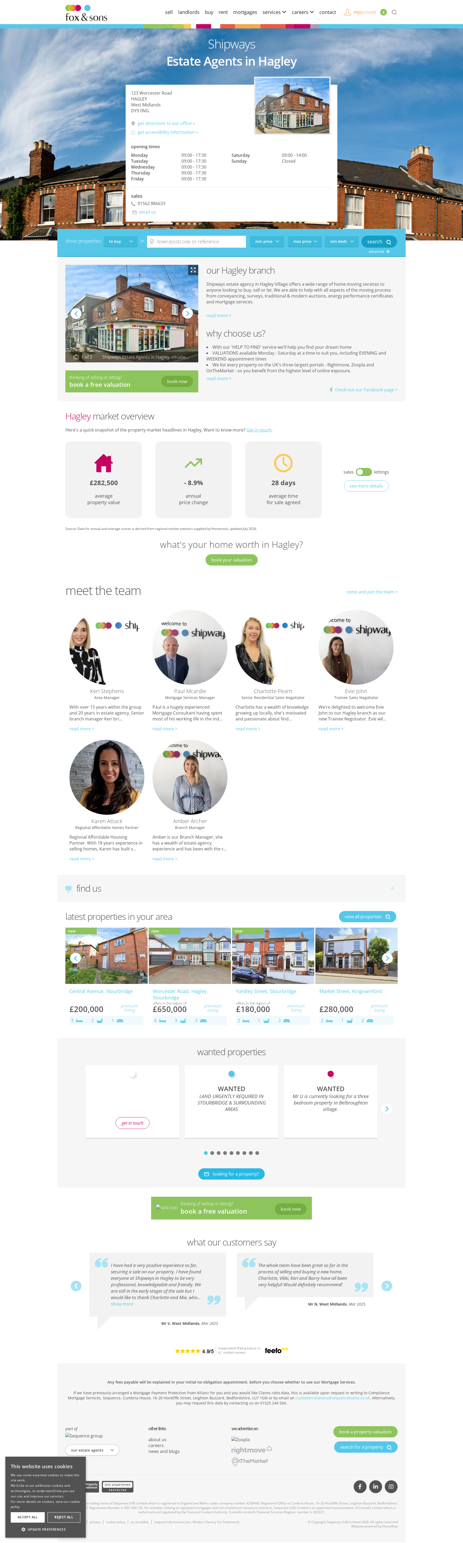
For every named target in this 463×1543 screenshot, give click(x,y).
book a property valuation (365, 1432)
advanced (377, 251)
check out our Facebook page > (366, 390)
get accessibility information (166, 132)
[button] (45, 1529)
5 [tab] (231, 1153)
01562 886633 (151, 203)
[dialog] (45, 1497)
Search (375, 241)
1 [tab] (206, 1153)
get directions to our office (165, 123)
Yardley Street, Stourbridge (266, 991)
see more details (366, 486)
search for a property (362, 1447)
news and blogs (164, 1451)
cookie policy (115, 1522)
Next (187, 318)
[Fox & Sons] (86, 12)
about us (157, 1439)
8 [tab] (251, 1153)
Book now (177, 381)
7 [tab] (244, 1153)
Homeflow (390, 1526)
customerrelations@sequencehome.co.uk (333, 1397)
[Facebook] (360, 1486)
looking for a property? (235, 1174)
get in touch (132, 1123)
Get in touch (259, 430)
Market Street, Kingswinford (350, 991)
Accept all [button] (28, 1517)
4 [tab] (225, 1153)
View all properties (364, 917)
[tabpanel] (231, 1101)
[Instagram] (391, 1486)
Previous (76, 313)
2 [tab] (212, 1153)
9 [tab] (257, 1153)
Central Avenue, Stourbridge (101, 991)
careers (301, 12)
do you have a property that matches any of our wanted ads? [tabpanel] (132, 1105)
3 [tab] (219, 1153)
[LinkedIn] (375, 1486)
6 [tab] (238, 1153)
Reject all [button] (63, 1517)
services (272, 12)
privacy (95, 1522)
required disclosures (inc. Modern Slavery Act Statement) (196, 1522)
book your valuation (231, 560)
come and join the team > (372, 592)
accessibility (140, 1522)
